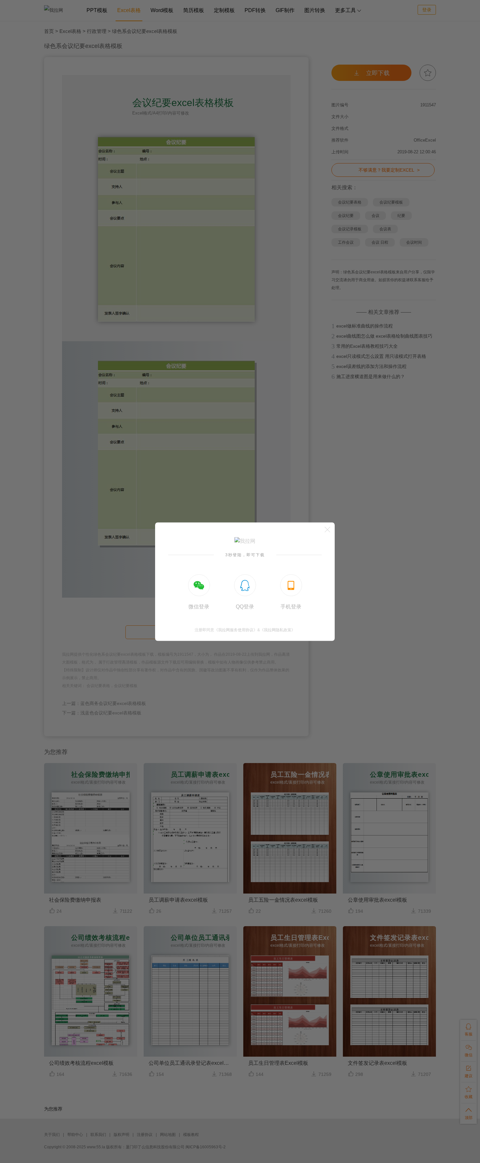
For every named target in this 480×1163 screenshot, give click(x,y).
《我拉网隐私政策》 (277, 629)
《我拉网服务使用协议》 (235, 629)
